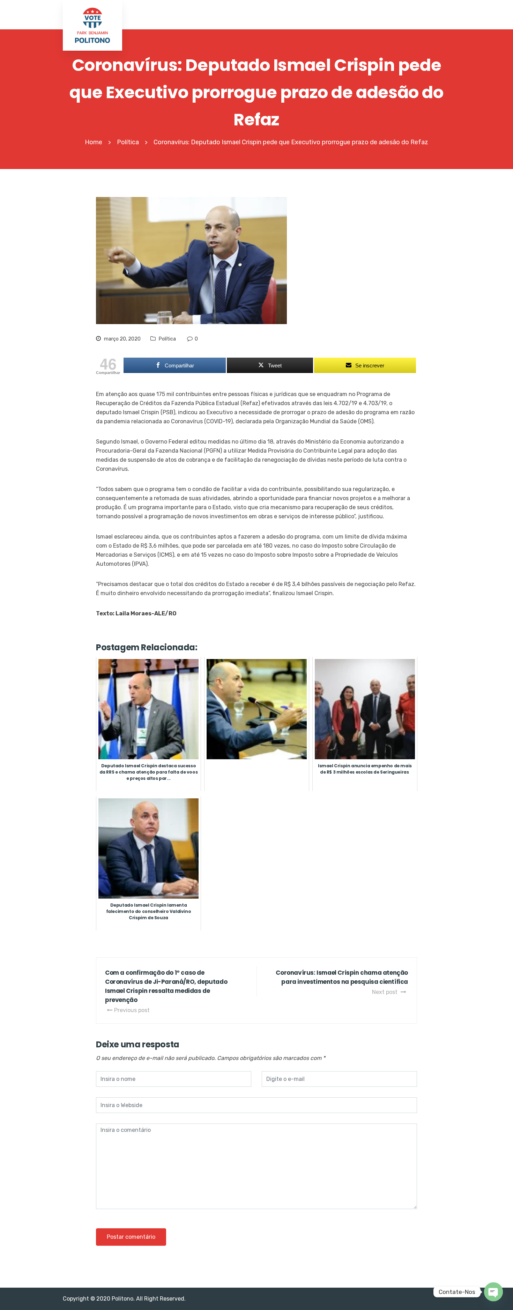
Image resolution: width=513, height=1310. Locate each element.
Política (167, 339)
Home (93, 142)
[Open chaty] (493, 1291)
